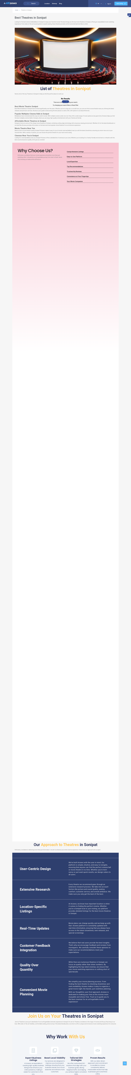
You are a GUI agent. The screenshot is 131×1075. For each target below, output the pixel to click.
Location (47, 3)
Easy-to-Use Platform (74, 156)
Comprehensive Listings (75, 152)
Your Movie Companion (75, 181)
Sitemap (54, 3)
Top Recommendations (75, 166)
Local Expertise (72, 161)
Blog (60, 3)
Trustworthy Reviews (74, 171)
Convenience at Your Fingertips (78, 176)
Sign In (109, 3)
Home (16, 10)
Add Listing (119, 3)
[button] (90, 150)
